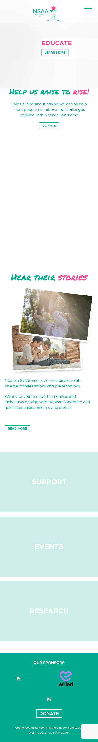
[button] (88, 9)
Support (49, 482)
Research (49, 611)
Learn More (55, 52)
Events (49, 546)
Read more (17, 428)
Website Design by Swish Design (49, 732)
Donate (49, 125)
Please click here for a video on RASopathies (36, 249)
